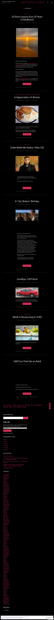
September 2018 (6, 554)
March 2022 (5, 500)
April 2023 (5, 482)
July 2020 (5, 526)
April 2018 (5, 561)
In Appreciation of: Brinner (27, 97)
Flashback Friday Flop (41, 2)
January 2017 (5, 582)
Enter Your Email (7, 430)
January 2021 (5, 519)
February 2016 (6, 597)
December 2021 (6, 504)
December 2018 (6, 550)
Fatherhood (29, 2)
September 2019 (6, 538)
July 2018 (5, 557)
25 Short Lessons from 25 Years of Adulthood (27, 18)
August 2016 (5, 588)
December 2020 (6, 520)
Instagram (6, 447)
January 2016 (5, 598)
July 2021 (5, 511)
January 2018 (5, 565)
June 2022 (5, 496)
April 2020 (5, 530)
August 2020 (5, 524)
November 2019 (6, 535)
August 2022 (5, 493)
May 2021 (5, 513)
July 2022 (5, 494)
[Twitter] (50, 404)
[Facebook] (50, 406)
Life (36, 1)
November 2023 (6, 474)
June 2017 (5, 575)
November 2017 (6, 568)
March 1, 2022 (29, 100)
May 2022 (5, 497)
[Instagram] (50, 408)
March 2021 (5, 516)
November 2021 (6, 505)
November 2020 (6, 522)
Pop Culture (40, 1)
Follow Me (6, 422)
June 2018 (5, 558)
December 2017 (6, 567)
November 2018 (6, 552)
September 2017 (6, 571)
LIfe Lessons (29, 87)
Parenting (38, 94)
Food (23, 94)
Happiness (24, 87)
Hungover (21, 351)
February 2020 (6, 532)
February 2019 (6, 547)
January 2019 (5, 549)
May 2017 (5, 576)
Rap (28, 144)
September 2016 (6, 587)
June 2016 (5, 591)
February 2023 (6, 485)
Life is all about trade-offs (8, 467)
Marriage (33, 94)
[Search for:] (13, 418)
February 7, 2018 (29, 282)
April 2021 (5, 515)
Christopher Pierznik (22, 22)
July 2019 (5, 541)
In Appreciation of (23, 2)
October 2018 (5, 553)
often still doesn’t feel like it (24, 78)
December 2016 (6, 583)
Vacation (27, 351)
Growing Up (27, 396)
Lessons (26, 13)
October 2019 (5, 537)
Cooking (19, 94)
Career (21, 396)
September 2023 (6, 477)
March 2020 (5, 531)
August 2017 (5, 572)
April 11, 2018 (29, 204)
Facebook (6, 445)
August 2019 (5, 539)
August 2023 (5, 478)
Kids (28, 137)
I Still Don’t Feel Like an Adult (27, 361)
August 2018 (5, 556)
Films (43, 1)
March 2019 (5, 546)
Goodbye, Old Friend (27, 279)
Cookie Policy (21, 617)
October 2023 (5, 475)
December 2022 (6, 487)
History (33, 2)
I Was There (30, 1)
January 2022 (6, 502)
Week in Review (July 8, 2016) (27, 317)
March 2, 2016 (29, 364)
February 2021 (6, 517)
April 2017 (5, 577)
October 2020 (5, 523)
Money (33, 396)
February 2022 (6, 501)
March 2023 (5, 483)
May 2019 (5, 543)
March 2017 (5, 579)
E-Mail (5, 443)
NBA (36, 2)
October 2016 (5, 586)
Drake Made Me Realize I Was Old (27, 147)
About (23, 1)
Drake (21, 191)
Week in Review (27, 314)
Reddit (28, 124)
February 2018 (6, 564)
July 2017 (5, 573)
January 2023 (6, 486)
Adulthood (18, 87)
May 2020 (5, 528)
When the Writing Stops (8, 456)
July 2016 (5, 590)
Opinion (18, 397)
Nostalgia (35, 396)
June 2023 (5, 479)
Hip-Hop (26, 1)
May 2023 (5, 481)
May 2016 (5, 592)
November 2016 (6, 584)
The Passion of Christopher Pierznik (8, 1)
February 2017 (6, 580)
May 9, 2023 (28, 22)
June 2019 (5, 542)
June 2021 (5, 512)
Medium (6, 449)
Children (16, 94)
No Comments (35, 22)
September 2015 (6, 603)
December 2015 (6, 599)
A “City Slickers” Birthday (27, 201)
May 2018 (5, 560)
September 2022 (6, 492)
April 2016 (5, 594)
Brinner (21, 137)
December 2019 (6, 534)
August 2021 (5, 509)
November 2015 (6, 601)
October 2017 (5, 569)
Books (34, 1)
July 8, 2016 (28, 320)
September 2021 (6, 508)
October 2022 (5, 490)
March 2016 (5, 595)
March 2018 (5, 562)
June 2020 (5, 527)
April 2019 (5, 545)
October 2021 (5, 507)
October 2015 (5, 602)
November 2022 (6, 489)
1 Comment (35, 364)
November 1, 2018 (28, 150)
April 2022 (5, 498)
